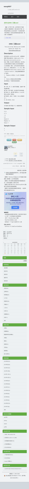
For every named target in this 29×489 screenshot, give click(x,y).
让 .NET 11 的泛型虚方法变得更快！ (13, 216)
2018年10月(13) (7, 377)
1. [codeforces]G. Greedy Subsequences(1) (12, 468)
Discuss (18, 50)
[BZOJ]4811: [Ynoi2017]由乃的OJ (15, 160)
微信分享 (14, 142)
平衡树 (6, 304)
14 (7, 235)
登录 (23, 172)
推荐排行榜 (7, 465)
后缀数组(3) (6, 331)
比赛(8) (5, 328)
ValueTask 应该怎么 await (11, 220)
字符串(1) (6, 347)
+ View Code (8, 37)
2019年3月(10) (7, 361)
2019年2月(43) (7, 364)
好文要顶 (9, 140)
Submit (10, 50)
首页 (12, 16)
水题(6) (5, 337)
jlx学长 (5, 427)
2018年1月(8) (7, 406)
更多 (5, 320)
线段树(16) (6, 344)
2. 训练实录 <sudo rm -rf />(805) (10, 437)
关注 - (14, 147)
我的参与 (6, 274)
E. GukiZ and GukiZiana (16, 226)
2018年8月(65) (7, 384)
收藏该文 (19, 140)
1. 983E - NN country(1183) (9, 434)
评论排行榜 (7, 451)
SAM (6, 317)
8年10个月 (9, 233)
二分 (5, 307)
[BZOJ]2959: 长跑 (12, 158)
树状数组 (6, 294)
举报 (24, 166)
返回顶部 (24, 170)
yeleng (5, 420)
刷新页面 (19, 170)
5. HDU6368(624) (7, 447)
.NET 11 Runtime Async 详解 (11, 218)
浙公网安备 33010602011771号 (13, 475)
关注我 (14, 140)
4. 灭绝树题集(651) (8, 444)
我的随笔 (6, 268)
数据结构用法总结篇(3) (8, 334)
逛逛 (7, 174)
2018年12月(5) (7, 371)
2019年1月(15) (7, 367)
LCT (5, 298)
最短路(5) (6, 350)
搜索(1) (5, 341)
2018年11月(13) (7, 374)
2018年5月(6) (7, 393)
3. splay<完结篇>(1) (8, 461)
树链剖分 (12, 133)
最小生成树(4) (7, 353)
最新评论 (6, 277)
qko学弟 (5, 417)
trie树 (6, 311)
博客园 (6, 16)
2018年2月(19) (7, 403)
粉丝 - (10, 147)
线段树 (8, 133)
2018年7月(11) (7, 387)
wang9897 (7, 6)
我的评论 (6, 271)
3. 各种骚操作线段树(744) (9, 440)
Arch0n (5, 423)
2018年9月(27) (7, 380)
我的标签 (6, 280)
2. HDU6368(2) (7, 458)
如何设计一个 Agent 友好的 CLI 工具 (13, 222)
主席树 (6, 291)
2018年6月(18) (7, 390)
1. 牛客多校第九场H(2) (8, 454)
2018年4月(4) (7, 396)
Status (14, 50)
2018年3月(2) (7, 400)
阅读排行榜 (7, 431)
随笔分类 (6, 325)
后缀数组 (6, 314)
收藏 (21, 166)
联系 (18, 16)
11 (7, 236)
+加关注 (5, 150)
